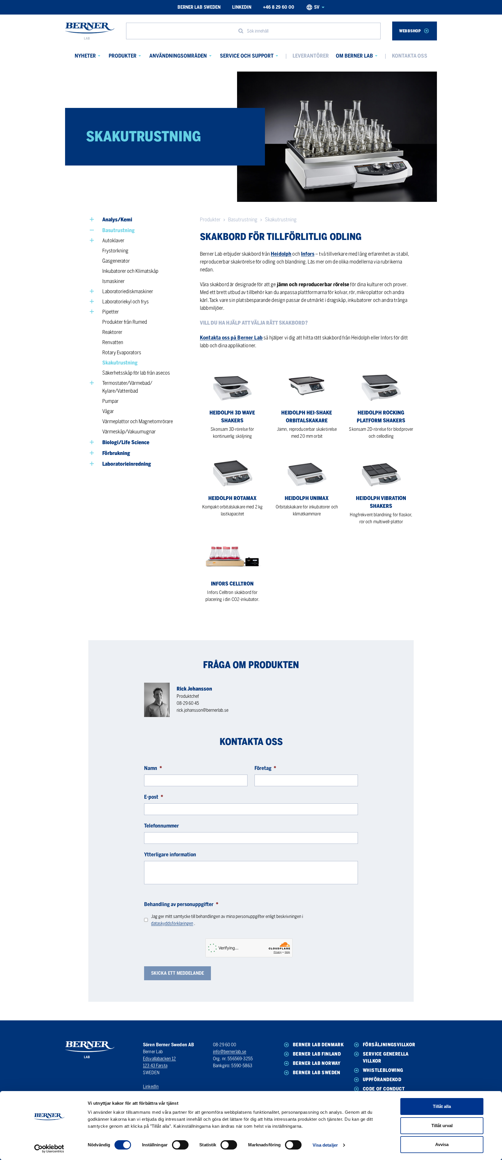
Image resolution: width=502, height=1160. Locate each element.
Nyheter (85, 56)
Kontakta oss (409, 56)
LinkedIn (241, 7)
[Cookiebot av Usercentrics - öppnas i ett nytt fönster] (49, 1148)
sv (316, 7)
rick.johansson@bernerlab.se (202, 710)
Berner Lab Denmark (318, 1044)
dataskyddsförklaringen (172, 923)
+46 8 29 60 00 (278, 7)
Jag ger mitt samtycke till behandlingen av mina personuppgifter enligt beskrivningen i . (227, 920)
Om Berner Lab (354, 56)
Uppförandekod (382, 1079)
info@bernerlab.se (229, 1051)
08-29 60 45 (188, 703)
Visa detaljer (325, 1145)
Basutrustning (242, 219)
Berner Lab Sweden (199, 7)
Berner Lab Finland (317, 1054)
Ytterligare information (170, 854)
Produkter (123, 56)
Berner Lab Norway (317, 1063)
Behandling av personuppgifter (181, 904)
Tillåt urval (442, 1125)
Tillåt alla (442, 1106)
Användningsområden (178, 56)
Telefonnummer (161, 826)
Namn (153, 768)
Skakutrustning (281, 219)
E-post (153, 797)
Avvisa (442, 1144)
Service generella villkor (386, 1057)
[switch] (180, 1145)
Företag (265, 768)
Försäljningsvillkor (389, 1044)
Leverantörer (311, 56)
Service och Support (247, 56)
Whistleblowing (383, 1070)
